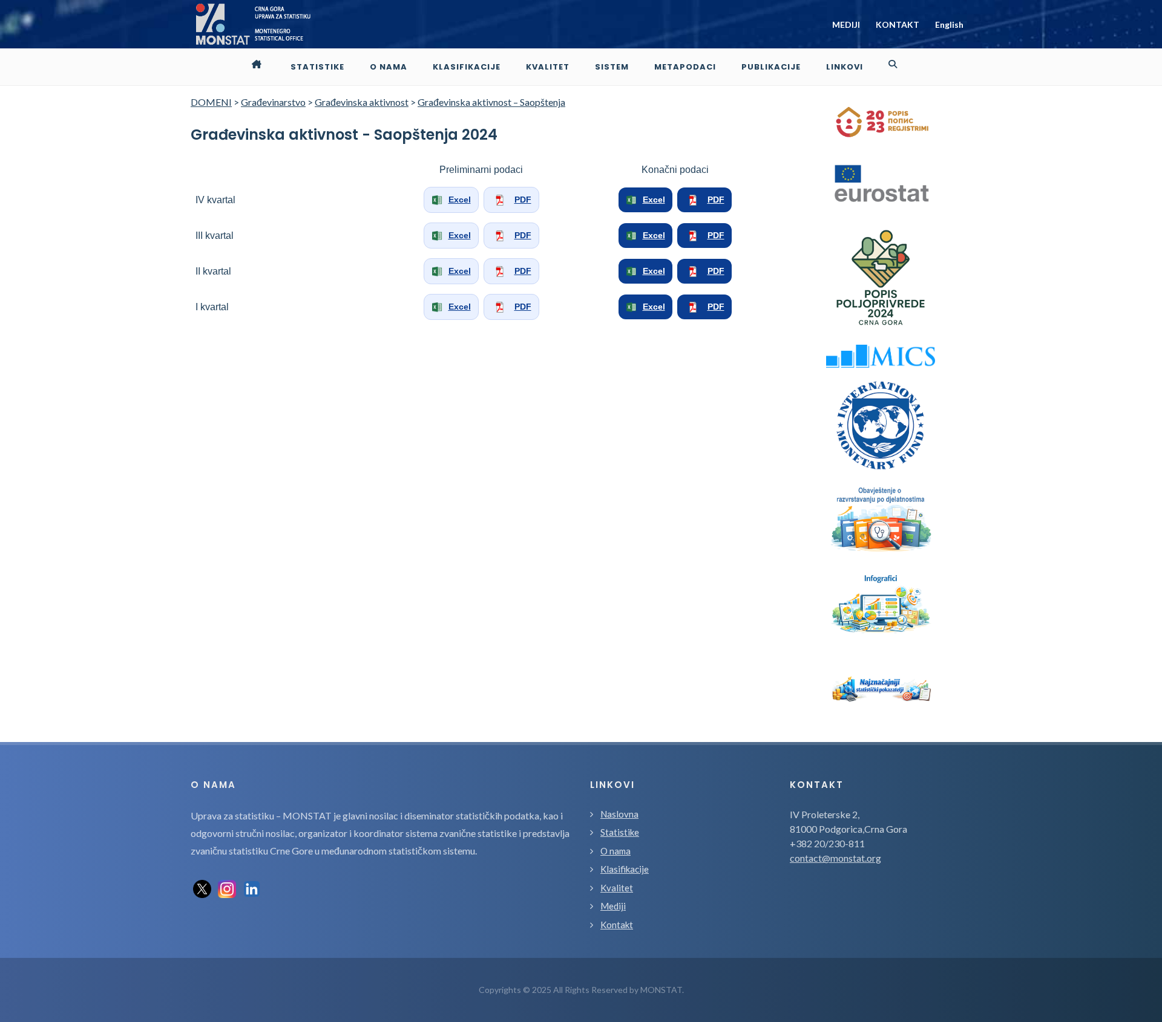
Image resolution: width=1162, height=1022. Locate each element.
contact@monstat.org (835, 858)
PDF (522, 199)
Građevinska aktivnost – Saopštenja (491, 102)
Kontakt (616, 924)
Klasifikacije (624, 869)
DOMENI (211, 102)
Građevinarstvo (273, 102)
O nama (615, 850)
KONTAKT (897, 24)
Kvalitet (616, 887)
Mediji (613, 905)
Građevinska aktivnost (362, 102)
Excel (459, 199)
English (949, 24)
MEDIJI (846, 24)
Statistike (619, 832)
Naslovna (619, 814)
